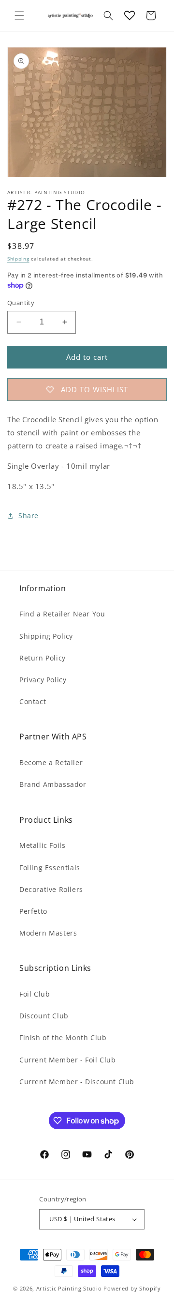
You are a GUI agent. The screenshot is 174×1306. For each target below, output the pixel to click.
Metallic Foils (42, 845)
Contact (32, 701)
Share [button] (28, 515)
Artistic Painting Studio (69, 1288)
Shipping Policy (46, 636)
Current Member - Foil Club (67, 1059)
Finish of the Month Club (62, 1037)
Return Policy (42, 657)
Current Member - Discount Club (76, 1081)
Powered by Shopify (132, 1288)
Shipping (18, 258)
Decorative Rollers (51, 889)
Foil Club (34, 994)
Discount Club (44, 1015)
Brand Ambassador (53, 784)
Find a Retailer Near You (62, 613)
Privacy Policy (42, 679)
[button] (19, 15)
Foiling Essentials (49, 867)
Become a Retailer (51, 762)
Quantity (20, 302)
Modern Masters (48, 932)
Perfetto (33, 911)
